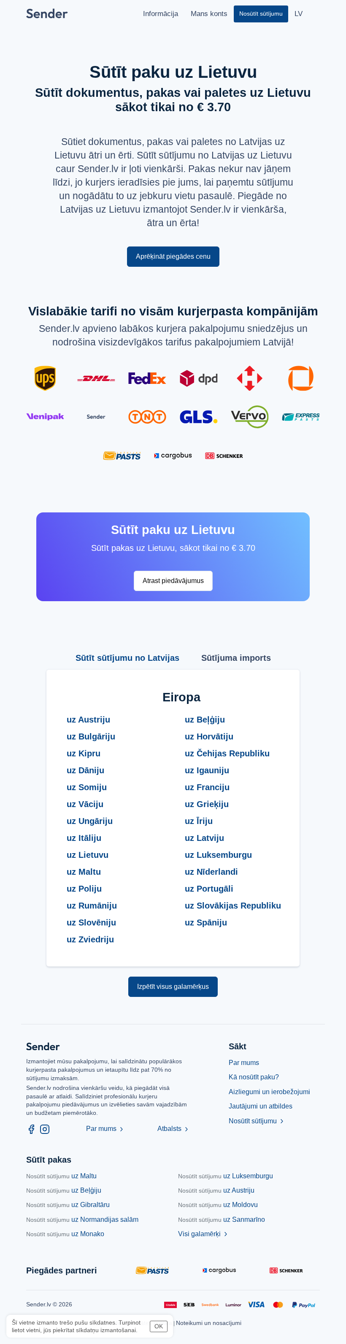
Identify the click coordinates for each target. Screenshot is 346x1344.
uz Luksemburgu (225, 1176)
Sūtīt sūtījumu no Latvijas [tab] (127, 657)
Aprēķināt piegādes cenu (173, 256)
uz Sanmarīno (221, 1219)
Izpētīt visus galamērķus (173, 986)
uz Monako (65, 1233)
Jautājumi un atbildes (260, 1106)
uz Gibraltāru (68, 1204)
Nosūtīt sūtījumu (257, 1121)
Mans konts (209, 14)
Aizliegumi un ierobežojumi (269, 1091)
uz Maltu (61, 1176)
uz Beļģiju (63, 1190)
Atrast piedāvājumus (173, 580)
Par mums (105, 1128)
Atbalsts (173, 1128)
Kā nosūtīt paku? (254, 1077)
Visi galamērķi (203, 1233)
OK (158, 1326)
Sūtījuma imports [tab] (236, 657)
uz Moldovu (218, 1204)
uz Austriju (216, 1190)
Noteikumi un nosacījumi (208, 1322)
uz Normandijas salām (82, 1219)
